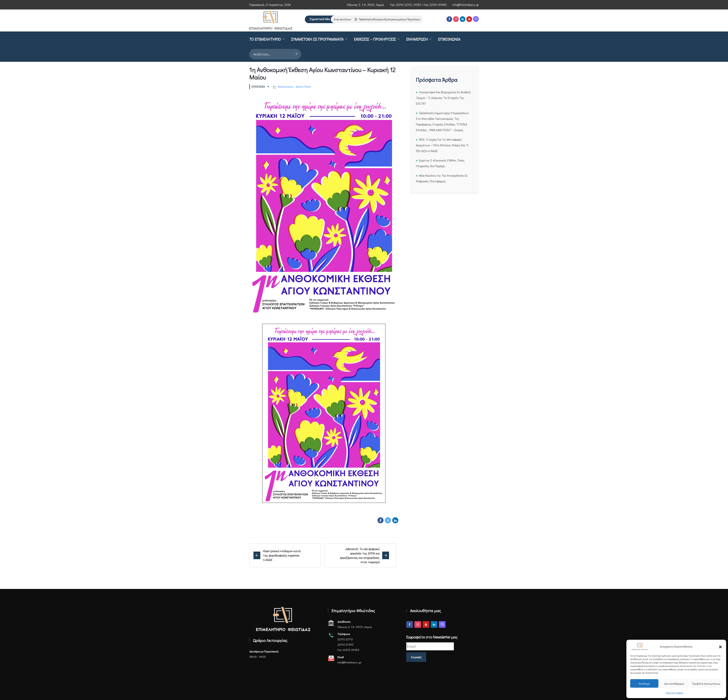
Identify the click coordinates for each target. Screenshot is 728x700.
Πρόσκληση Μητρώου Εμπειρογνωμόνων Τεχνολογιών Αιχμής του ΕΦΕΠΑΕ (388, 19)
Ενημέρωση (417, 39)
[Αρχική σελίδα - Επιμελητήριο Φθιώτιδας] (283, 619)
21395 (417, 5)
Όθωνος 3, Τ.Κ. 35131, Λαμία (365, 5)
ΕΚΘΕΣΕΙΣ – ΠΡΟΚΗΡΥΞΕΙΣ (375, 39)
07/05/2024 (258, 86)
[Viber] (476, 19)
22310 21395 (345, 644)
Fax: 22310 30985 (348, 650)
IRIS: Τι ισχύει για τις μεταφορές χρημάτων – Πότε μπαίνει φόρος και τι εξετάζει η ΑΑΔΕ (442, 145)
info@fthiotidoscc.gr (465, 5)
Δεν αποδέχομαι (674, 683)
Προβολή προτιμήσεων (706, 683)
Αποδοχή (644, 683)
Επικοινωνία (449, 39)
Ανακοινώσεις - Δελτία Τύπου (294, 86)
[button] (720, 646)
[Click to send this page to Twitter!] (388, 520)
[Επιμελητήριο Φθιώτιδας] (270, 20)
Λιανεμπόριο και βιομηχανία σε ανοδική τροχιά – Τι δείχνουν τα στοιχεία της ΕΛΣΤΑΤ (443, 97)
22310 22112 (404, 5)
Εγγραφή (416, 657)
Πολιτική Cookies (674, 692)
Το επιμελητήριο (265, 39)
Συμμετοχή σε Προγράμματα (317, 39)
